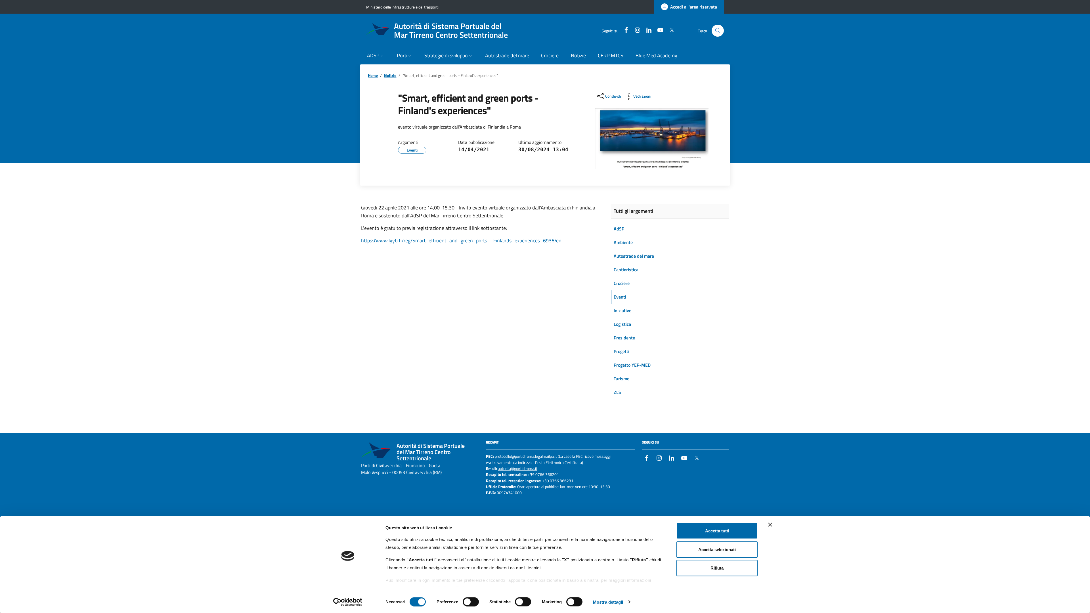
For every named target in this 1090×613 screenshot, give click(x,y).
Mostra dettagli (608, 601)
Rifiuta (717, 568)
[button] (376, 56)
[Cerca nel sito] (718, 31)
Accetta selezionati (717, 549)
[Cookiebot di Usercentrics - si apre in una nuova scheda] (348, 602)
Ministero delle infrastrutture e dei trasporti (402, 7)
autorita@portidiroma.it (517, 469)
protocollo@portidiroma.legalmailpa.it (526, 456)
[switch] (471, 601)
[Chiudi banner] (770, 525)
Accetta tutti (717, 530)
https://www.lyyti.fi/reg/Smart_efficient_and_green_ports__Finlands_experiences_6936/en (461, 240)
